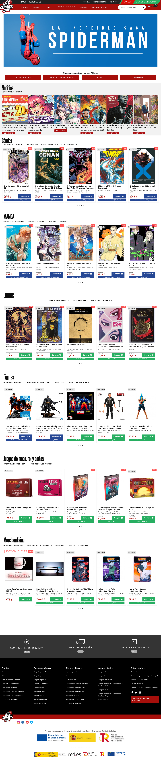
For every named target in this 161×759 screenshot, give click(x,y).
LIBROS (9, 295)
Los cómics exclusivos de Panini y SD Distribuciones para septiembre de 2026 (92, 127)
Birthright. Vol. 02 (137, 186)
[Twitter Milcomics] (31, 722)
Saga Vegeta (39, 688)
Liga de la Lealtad (146, 2)
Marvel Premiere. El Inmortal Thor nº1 (17, 190)
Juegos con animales (45, 345)
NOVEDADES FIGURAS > (13, 382)
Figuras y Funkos (74, 668)
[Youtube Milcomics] (27, 722)
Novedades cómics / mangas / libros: (80, 73)
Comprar (23, 196)
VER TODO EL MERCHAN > (79, 545)
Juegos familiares (105, 680)
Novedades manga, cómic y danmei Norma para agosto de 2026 (119, 127)
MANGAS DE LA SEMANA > (14, 221)
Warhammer (103, 700)
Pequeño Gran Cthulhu (46, 508)
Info (27, 652)
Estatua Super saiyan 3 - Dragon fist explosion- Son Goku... (140, 428)
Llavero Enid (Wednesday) (17, 589)
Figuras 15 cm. (72, 430)
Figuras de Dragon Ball (75, 699)
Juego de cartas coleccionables (110, 676)
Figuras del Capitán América (77, 684)
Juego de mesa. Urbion (106, 512)
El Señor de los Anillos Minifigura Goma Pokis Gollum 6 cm (142, 591)
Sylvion (70, 508)
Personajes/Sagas (42, 668)
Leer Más (8, 133)
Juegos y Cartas (105, 668)
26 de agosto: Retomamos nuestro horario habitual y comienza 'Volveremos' (14, 127)
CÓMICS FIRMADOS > (49, 144)
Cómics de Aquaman (10, 699)
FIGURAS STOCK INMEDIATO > (38, 382)
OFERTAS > (60, 545)
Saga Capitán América (42, 672)
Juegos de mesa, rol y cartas (24, 458)
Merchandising (14, 539)
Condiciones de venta (139, 680)
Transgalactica (12, 508)
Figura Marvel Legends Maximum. (18, 430)
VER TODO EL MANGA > (58, 221)
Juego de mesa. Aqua (137, 512)
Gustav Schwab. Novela (137, 349)
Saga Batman (39, 695)
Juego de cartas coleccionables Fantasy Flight (110, 695)
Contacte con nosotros (140, 672)
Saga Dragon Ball (40, 680)
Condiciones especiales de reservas (144, 688)
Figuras (9, 376)
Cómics (7, 140)
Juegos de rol (103, 690)
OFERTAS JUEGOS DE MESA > (15, 464)
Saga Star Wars (40, 703)
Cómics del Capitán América (13, 691)
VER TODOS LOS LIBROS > (101, 300)
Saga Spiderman (40, 699)
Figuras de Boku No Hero (75, 688)
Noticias (87, 2)
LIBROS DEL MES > (80, 300)
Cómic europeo (8, 676)
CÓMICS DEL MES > (32, 144)
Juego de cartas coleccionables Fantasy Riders (110, 685)
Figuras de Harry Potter (75, 691)
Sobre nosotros (100, 2)
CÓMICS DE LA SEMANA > (12, 144)
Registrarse (35, 2)
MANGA (9, 216)
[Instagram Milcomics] (18, 722)
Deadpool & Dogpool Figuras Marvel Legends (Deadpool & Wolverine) (79, 428)
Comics (5, 668)
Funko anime (71, 680)
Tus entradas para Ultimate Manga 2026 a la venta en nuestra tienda (41, 127)
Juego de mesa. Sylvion (76, 512)
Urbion (101, 508)
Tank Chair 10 (72, 263)
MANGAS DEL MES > (36, 221)
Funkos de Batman (73, 703)
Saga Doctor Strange (42, 684)
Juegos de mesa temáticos (109, 672)
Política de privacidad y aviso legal (144, 676)
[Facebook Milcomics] (22, 722)
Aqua (131, 508)
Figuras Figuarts (72, 695)
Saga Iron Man (39, 691)
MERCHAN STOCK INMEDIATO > (39, 545)
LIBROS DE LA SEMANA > (59, 300)
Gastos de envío (137, 684)
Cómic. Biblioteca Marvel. (107, 190)
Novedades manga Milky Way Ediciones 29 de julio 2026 (144, 127)
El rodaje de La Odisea (77, 345)
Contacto (114, 2)
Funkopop (70, 676)
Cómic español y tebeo (11, 680)
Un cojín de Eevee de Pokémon (109, 593)
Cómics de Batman (9, 688)
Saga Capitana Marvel (42, 676)
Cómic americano (9, 672)
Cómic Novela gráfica (10, 684)
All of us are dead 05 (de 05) (110, 263)
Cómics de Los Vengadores (12, 695)
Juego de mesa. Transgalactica (17, 512)
